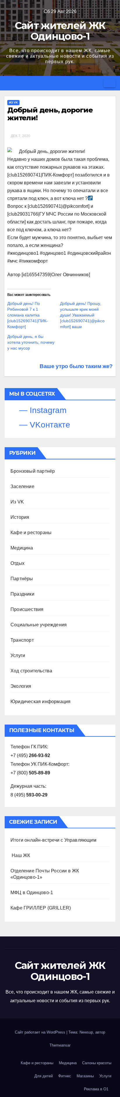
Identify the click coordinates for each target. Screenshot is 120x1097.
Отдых (17, 563)
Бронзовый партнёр (32, 471)
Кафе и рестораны (31, 532)
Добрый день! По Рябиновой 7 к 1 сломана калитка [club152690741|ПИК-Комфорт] (27, 315)
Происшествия (26, 609)
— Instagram (41, 410)
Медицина (21, 547)
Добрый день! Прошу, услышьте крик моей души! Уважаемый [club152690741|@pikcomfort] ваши (82, 315)
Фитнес (64, 1076)
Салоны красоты (96, 1063)
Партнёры (21, 578)
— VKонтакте (43, 424)
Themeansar (60, 1045)
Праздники (22, 594)
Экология (20, 686)
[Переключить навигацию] (109, 83)
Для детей (43, 1076)
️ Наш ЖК (20, 855)
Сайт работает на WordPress (40, 1032)
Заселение (22, 486)
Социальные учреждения (38, 624)
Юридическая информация (40, 701)
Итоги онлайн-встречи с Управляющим (53, 840)
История (19, 517)
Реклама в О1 (96, 1089)
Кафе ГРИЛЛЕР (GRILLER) (40, 907)
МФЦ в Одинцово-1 (31, 892)
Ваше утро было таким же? (75, 366)
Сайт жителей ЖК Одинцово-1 (60, 30)
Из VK (13, 102)
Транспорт (22, 640)
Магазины (85, 1076)
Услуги (17, 655)
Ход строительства (31, 670)
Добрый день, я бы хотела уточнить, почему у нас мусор (30, 342)
